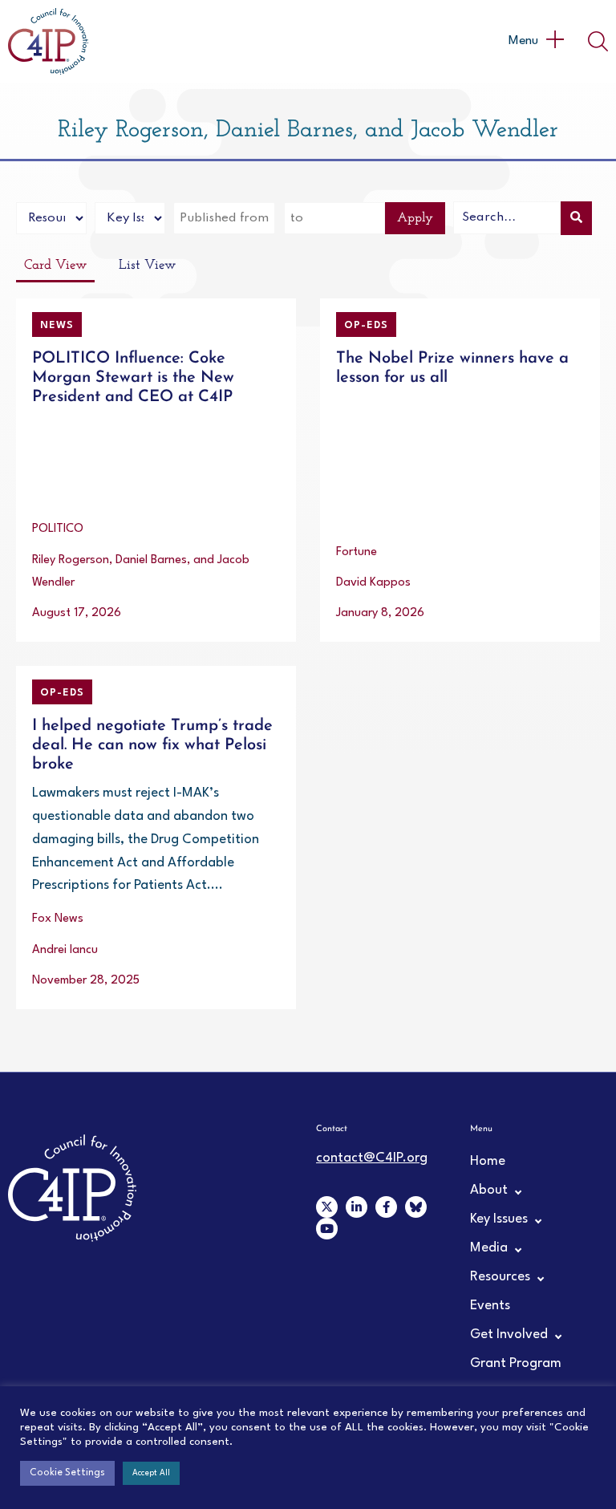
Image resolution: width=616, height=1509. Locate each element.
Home (487, 1161)
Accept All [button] (151, 1473)
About (489, 1190)
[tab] (55, 266)
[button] (536, 41)
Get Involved (509, 1334)
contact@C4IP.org (372, 1158)
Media (489, 1248)
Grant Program (515, 1363)
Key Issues (499, 1219)
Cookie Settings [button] (67, 1473)
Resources (500, 1277)
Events (490, 1305)
